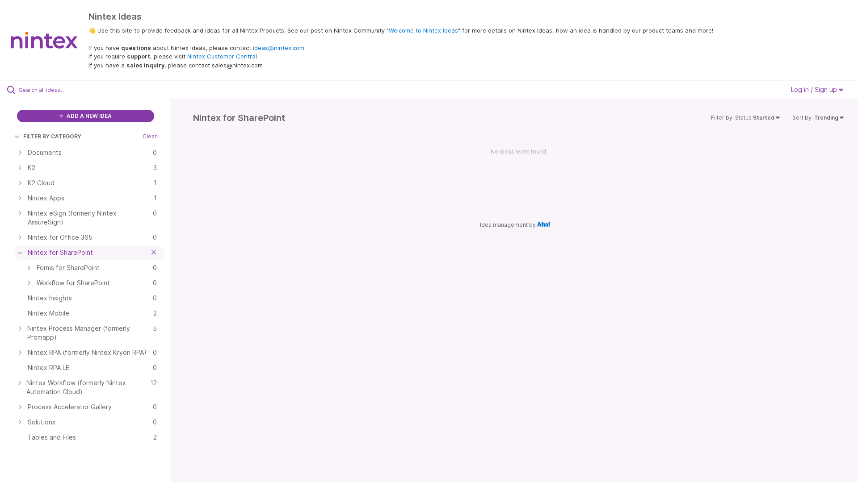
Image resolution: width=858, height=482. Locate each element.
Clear (150, 136)
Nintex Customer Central (222, 56)
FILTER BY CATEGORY (52, 136)
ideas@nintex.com (278, 47)
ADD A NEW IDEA (88, 115)
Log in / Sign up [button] (815, 89)
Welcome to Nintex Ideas (423, 30)
